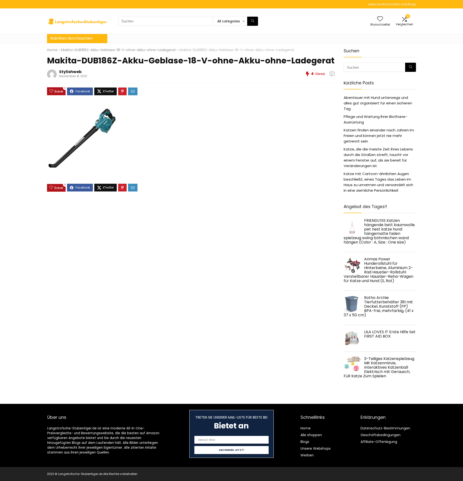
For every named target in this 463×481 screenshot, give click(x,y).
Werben (307, 455)
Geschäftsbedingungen (381, 435)
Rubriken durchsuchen (71, 38)
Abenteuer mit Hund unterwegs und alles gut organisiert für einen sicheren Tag (378, 103)
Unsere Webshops (315, 448)
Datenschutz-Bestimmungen (385, 428)
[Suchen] (252, 21)
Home (52, 49)
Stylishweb (70, 72)
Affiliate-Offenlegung (379, 441)
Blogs (304, 441)
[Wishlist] (380, 19)
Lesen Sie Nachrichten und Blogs (392, 4)
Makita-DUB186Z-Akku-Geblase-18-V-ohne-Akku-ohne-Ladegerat (118, 49)
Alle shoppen (311, 435)
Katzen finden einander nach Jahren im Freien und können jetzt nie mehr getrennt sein (379, 136)
